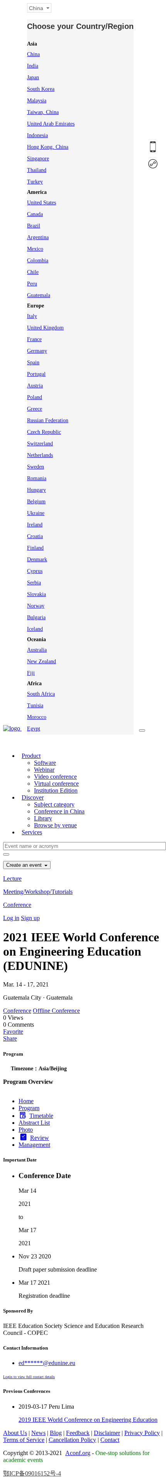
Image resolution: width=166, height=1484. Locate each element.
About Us (15, 1433)
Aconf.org (77, 1453)
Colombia (37, 260)
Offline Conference (56, 1010)
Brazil (33, 226)
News (38, 1433)
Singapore (38, 158)
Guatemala (38, 295)
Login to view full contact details (29, 1377)
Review (39, 1137)
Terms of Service (23, 1439)
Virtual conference (56, 783)
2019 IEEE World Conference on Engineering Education (88, 1419)
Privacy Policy (142, 1433)
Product (31, 755)
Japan (33, 77)
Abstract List (34, 1122)
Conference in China (59, 811)
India (32, 66)
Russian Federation (47, 420)
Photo (26, 1129)
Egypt (33, 729)
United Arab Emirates (51, 124)
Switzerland (40, 444)
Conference (17, 905)
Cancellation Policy (72, 1439)
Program (29, 1108)
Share (10, 1038)
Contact (109, 1439)
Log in (11, 918)
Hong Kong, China (47, 147)
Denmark (37, 559)
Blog (56, 1433)
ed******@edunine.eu (47, 1363)
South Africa (41, 694)
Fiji (31, 673)
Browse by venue (55, 825)
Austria (35, 386)
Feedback (78, 1433)
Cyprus (34, 571)
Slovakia (36, 594)
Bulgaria (36, 617)
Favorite (13, 1031)
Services (32, 832)
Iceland (35, 629)
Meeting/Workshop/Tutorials (38, 891)
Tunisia (35, 705)
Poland (34, 397)
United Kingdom (45, 328)
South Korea (40, 89)
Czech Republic (44, 432)
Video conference (55, 776)
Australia (37, 650)
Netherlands (40, 455)
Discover (33, 797)
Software (45, 762)
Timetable (41, 1115)
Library (43, 818)
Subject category (54, 804)
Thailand (36, 170)
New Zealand (41, 661)
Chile (33, 272)
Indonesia (37, 135)
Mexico (35, 249)
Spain (33, 362)
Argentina (38, 237)
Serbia (34, 583)
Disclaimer (107, 1433)
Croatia (35, 536)
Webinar (44, 769)
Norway (35, 606)
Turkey (35, 182)
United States (41, 202)
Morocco (36, 717)
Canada (35, 214)
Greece (34, 409)
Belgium (36, 501)
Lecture (12, 878)
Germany (37, 351)
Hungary (36, 490)
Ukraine (35, 513)
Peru (32, 284)
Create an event (24, 865)
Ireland (34, 525)
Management (34, 1144)
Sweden (35, 467)
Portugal (36, 374)
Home (26, 1101)
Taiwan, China (43, 112)
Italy (32, 316)
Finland (35, 548)
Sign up (30, 918)
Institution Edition (56, 790)
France (34, 339)
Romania (36, 478)
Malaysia (36, 101)
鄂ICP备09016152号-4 (32, 1473)
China (33, 54)
